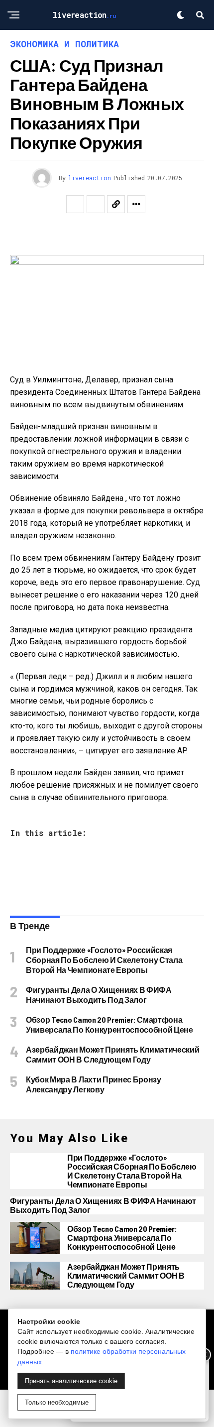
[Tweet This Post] (96, 204)
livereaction (89, 178)
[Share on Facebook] (75, 204)
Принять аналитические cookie (71, 1381)
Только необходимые (57, 1402)
